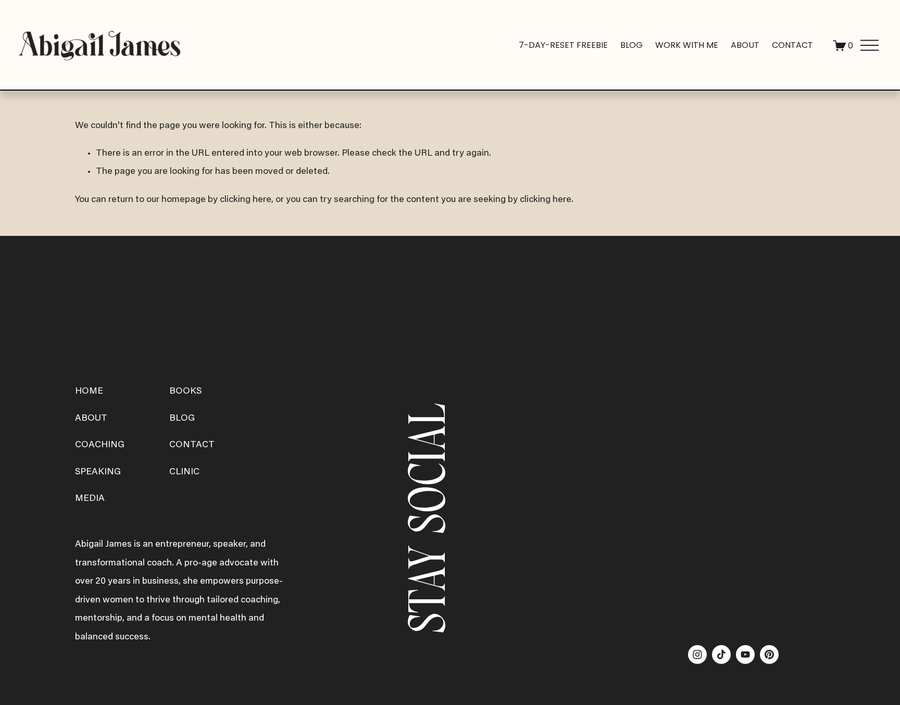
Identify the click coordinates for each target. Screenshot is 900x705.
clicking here (245, 200)
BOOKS (185, 391)
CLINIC (184, 472)
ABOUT (91, 418)
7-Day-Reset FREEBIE (563, 45)
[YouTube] (745, 654)
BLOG (182, 418)
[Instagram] (697, 654)
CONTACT (192, 445)
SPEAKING (98, 472)
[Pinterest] (769, 654)
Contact (792, 45)
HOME (89, 391)
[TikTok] (721, 654)
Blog (631, 45)
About (745, 45)
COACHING (99, 445)
